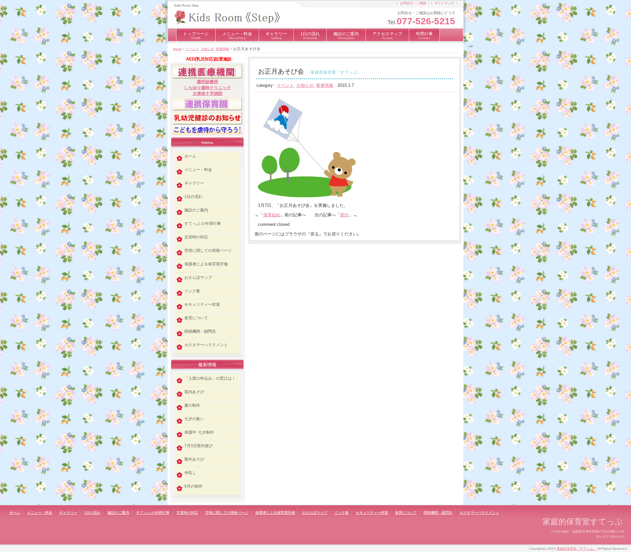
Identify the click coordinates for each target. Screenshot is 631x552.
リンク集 (192, 291)
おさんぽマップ (198, 277)
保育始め (271, 214)
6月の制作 (193, 486)
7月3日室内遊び (198, 446)
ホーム (190, 156)
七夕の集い (194, 419)
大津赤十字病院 (207, 93)
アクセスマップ (387, 35)
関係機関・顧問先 (200, 331)
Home (177, 49)
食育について (196, 318)
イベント (192, 49)
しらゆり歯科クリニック (207, 87)
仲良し (190, 472)
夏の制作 (192, 405)
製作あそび (194, 459)
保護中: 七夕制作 (199, 432)
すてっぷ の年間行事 (202, 223)
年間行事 (424, 35)
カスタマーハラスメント (206, 345)
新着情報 (222, 49)
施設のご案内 (346, 35)
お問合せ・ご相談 (413, 3)
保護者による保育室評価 (206, 264)
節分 (344, 214)
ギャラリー (276, 35)
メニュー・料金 (237, 35)
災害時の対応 (196, 237)
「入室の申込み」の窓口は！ (210, 378)
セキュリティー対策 (202, 304)
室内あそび (194, 392)
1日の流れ (310, 35)
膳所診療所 (207, 81)
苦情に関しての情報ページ (208, 250)
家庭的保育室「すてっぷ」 (576, 548)
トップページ (196, 35)
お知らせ (207, 49)
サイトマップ (444, 3)
